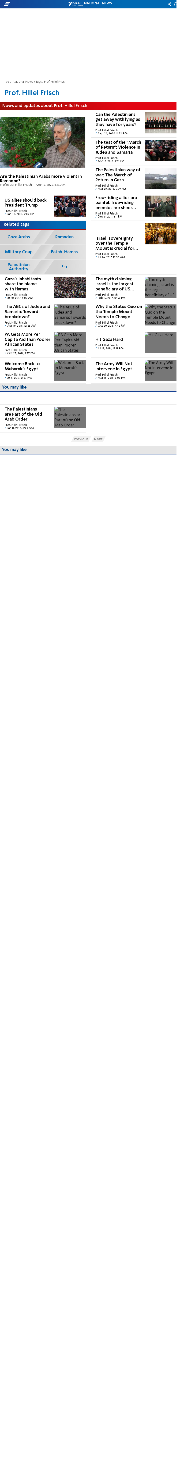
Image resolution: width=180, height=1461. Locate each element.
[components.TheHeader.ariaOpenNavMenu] (28, 4)
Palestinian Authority (19, 267)
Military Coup (19, 252)
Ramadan (64, 237)
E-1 (64, 267)
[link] (43, 151)
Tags (39, 81)
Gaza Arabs (19, 237)
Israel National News (19, 81)
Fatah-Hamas (64, 252)
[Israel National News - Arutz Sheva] (90, 4)
